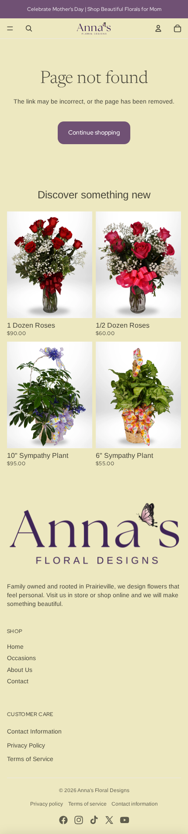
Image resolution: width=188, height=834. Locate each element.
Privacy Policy (26, 745)
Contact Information (34, 731)
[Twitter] (109, 820)
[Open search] (28, 28)
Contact (17, 681)
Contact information (134, 804)
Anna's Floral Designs (103, 790)
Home (15, 646)
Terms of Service (30, 758)
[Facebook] (63, 820)
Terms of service (87, 804)
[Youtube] (124, 820)
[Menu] (10, 28)
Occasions (21, 657)
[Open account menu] (158, 28)
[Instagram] (78, 820)
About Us (19, 669)
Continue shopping (94, 132)
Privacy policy (46, 804)
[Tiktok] (94, 820)
